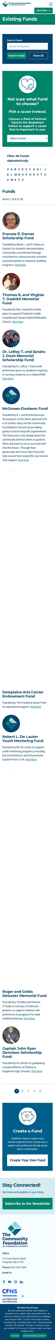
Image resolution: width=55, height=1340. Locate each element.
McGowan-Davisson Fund (25, 408)
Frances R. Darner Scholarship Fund (18, 236)
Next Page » (39, 1091)
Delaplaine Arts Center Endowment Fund (23, 694)
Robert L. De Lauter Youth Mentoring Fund (22, 739)
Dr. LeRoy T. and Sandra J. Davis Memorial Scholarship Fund (23, 356)
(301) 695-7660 (18, 1267)
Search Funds (14, 40)
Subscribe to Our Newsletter (27, 1204)
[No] (51, 1322)
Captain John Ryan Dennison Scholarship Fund (22, 1052)
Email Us (7, 1272)
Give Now (42, 10)
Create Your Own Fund (27, 1160)
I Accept (15, 1335)
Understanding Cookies (34, 1335)
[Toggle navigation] (50, 4)
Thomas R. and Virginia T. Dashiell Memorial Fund (23, 299)
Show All (38, 55)
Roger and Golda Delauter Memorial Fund (24, 993)
